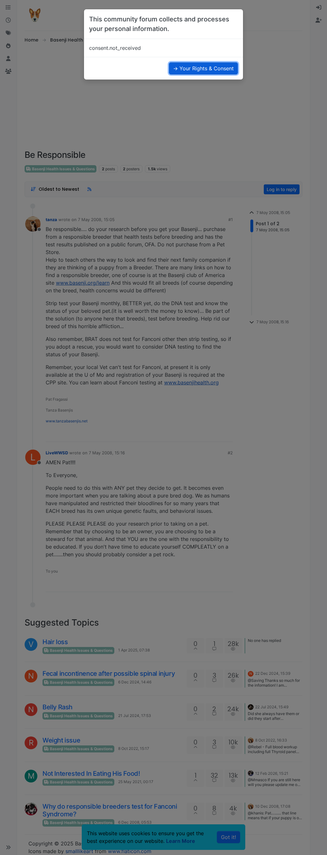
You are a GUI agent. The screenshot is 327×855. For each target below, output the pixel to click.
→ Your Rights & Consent (203, 68)
